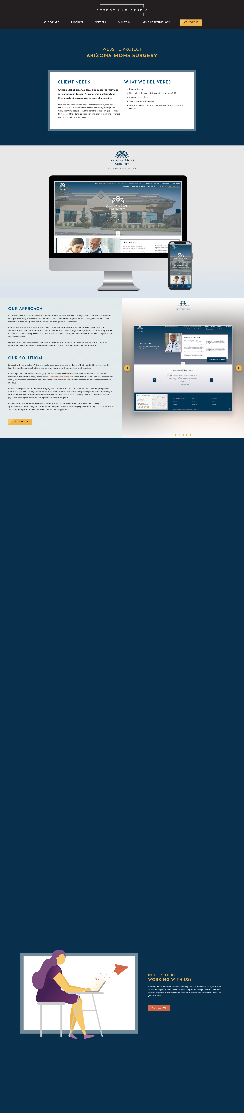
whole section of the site (61, 376)
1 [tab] (175, 435)
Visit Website (20, 422)
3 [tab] (182, 435)
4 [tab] (186, 435)
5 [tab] (190, 435)
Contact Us (159, 1008)
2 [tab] (179, 435)
